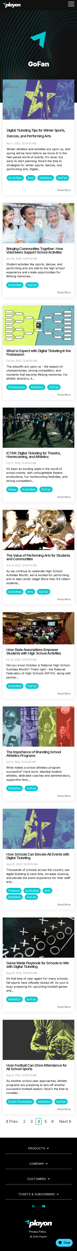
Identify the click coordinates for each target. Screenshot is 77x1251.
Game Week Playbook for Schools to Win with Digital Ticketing (37, 965)
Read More (64, 190)
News (12, 489)
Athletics (45, 178)
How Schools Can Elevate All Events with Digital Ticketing (37, 856)
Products (36, 1148)
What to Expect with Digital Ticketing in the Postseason (38, 353)
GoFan (62, 178)
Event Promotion (20, 1102)
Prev (13, 1121)
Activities (15, 178)
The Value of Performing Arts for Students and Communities (38, 557)
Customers (36, 1179)
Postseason (16, 387)
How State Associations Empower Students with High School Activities (33, 651)
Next (63, 1121)
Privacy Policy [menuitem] (37, 1231)
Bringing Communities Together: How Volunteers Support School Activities (34, 250)
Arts (31, 178)
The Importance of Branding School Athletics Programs (33, 754)
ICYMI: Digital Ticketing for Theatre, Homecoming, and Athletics (33, 455)
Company (36, 1163)
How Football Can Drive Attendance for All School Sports (36, 1067)
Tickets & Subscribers (36, 1194)
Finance (14, 891)
